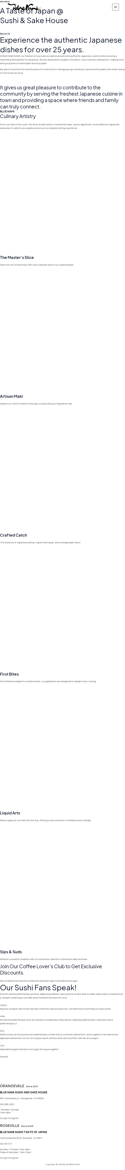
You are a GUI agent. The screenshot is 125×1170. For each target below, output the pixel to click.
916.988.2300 (7, 1104)
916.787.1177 (6, 1143)
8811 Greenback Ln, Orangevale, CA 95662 (22, 1098)
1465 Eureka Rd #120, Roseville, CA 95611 (21, 1137)
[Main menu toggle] (115, 7)
